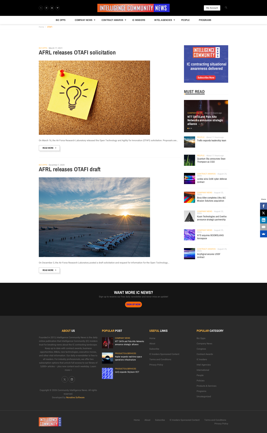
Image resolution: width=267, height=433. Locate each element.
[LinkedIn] (263, 220)
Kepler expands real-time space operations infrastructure (128, 358)
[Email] (263, 226)
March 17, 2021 (55, 48)
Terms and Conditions (160, 359)
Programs (205, 20)
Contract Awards (112, 20)
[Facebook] (263, 206)
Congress (201, 349)
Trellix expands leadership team (211, 140)
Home (41, 26)
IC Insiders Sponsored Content (164, 354)
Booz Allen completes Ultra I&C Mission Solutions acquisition (211, 199)
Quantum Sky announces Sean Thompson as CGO (211, 160)
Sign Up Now (133, 304)
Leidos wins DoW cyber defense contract (212, 180)
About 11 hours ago (213, 113)
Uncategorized (204, 396)
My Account (212, 8)
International (203, 370)
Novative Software (75, 397)
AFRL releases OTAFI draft (70, 169)
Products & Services (125, 353)
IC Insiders (138, 20)
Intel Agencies (163, 20)
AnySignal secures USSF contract (208, 255)
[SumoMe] (263, 233)
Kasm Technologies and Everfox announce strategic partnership (212, 218)
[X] (263, 213)
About (152, 343)
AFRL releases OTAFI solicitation (77, 52)
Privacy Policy (156, 364)
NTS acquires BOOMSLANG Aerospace (210, 236)
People (185, 20)
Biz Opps (61, 20)
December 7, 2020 (57, 164)
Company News (83, 20)
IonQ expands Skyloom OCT (127, 371)
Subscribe (154, 349)
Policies (200, 380)
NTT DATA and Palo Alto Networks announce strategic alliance (205, 120)
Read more (48, 147)
